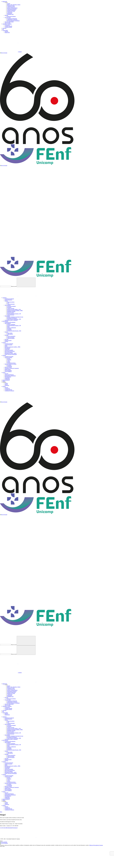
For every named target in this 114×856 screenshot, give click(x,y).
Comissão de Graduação (9, 298)
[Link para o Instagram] (27, 295)
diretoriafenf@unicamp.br (13, 827)
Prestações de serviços (11, 362)
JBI (3, 29)
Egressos (6, 341)
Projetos (8, 358)
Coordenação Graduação (9, 390)
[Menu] (9, 400)
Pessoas (3, 372)
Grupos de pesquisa (10, 338)
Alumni (3, 381)
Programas (9, 359)
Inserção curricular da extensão (10, 363)
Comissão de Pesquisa (9, 343)
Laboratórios (7, 349)
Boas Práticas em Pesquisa (10, 351)
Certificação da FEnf (11, 6)
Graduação (4, 297)
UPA (8, 303)
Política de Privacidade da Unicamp (96, 845)
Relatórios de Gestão (11, 11)
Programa (6, 335)
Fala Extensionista (8, 370)
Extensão (4, 355)
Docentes (6, 339)
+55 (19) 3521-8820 (4, 827)
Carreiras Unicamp (10, 308)
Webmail (6, 31)
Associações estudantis (11, 306)
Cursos (8, 360)
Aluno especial (10, 334)
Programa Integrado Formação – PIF (14, 313)
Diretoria (6, 15)
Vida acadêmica (8, 305)
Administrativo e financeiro (12, 19)
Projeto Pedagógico (8, 299)
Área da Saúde (7, 22)
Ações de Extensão (8, 357)
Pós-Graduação (5, 321)
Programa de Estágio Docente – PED (14, 330)
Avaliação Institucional (11, 10)
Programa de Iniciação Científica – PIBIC (15, 310)
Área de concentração (11, 336)
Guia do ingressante (11, 304)
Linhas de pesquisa (10, 337)
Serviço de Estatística (9, 352)
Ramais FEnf (7, 32)
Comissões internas (8, 27)
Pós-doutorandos (8, 376)
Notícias (6, 384)
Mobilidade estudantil (11, 311)
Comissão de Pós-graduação (10, 322)
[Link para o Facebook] (9, 295)
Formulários (9, 329)
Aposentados (7, 377)
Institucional (4, 1)
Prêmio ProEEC (8, 369)
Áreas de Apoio (8, 17)
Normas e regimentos (11, 324)
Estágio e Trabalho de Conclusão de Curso (15, 316)
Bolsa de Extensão (8, 367)
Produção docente (8, 340)
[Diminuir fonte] (27, 42)
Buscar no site (14, 286)
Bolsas (8, 326)
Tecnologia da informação (12, 18)
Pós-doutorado (7, 347)
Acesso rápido (5, 30)
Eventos (8, 361)
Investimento (9, 366)
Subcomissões (7, 315)
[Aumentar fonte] (9, 42)
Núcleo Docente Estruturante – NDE (14, 319)
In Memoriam (7, 378)
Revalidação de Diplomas (12, 318)
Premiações (7, 385)
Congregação (7, 24)
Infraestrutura (9, 13)
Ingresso (6, 300)
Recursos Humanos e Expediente (13, 20)
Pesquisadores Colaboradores (10, 375)
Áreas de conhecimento (9, 21)
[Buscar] (9, 635)
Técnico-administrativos (9, 374)
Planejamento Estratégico (12, 8)
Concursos (4, 28)
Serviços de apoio (10, 312)
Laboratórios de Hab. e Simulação (11, 320)
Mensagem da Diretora (11, 16)
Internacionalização (6, 380)
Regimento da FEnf (10, 5)
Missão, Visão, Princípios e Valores (13, 4)
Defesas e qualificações (11, 327)
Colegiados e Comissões (7, 23)
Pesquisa (4, 342)
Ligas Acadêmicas (8, 371)
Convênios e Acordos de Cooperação (12, 368)
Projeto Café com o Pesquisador (11, 354)
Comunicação (9, 12)
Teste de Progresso (10, 314)
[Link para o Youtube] (45, 295)
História (8, 3)
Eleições (4, 386)
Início (1, 811)
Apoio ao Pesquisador (9, 350)
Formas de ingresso (10, 301)
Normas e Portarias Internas (12, 7)
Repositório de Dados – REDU (11, 353)
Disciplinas (9, 307)
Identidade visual (10, 14)
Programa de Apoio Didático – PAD (14, 309)
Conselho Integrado (8, 26)
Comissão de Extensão (9, 356)
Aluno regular (9, 332)
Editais (6, 345)
